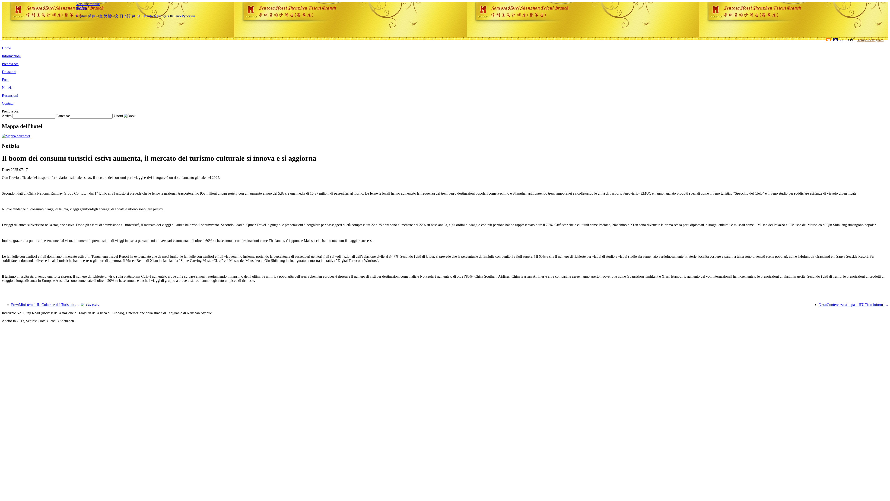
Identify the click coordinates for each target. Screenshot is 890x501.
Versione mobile (88, 4)
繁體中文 (111, 16)
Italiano (81, 8)
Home (6, 48)
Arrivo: (7, 116)
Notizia (7, 88)
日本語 (125, 16)
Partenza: (63, 116)
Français (163, 16)
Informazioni (11, 56)
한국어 (137, 16)
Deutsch (150, 16)
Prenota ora (10, 64)
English (81, 16)
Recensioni (10, 95)
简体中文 (95, 16)
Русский (188, 16)
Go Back (91, 305)
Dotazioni (9, 72)
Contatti (7, 103)
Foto (5, 80)
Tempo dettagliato (870, 40)
